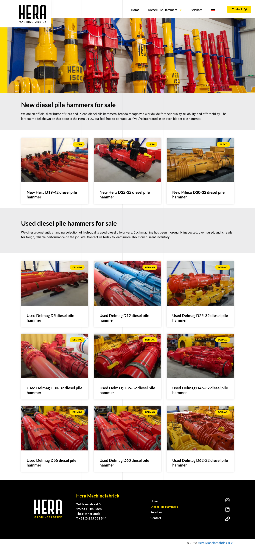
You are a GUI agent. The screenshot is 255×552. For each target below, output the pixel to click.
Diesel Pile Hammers (162, 10)
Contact (155, 518)
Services (196, 10)
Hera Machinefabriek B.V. (216, 543)
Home (135, 10)
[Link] (227, 518)
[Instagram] (227, 500)
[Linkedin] (227, 509)
